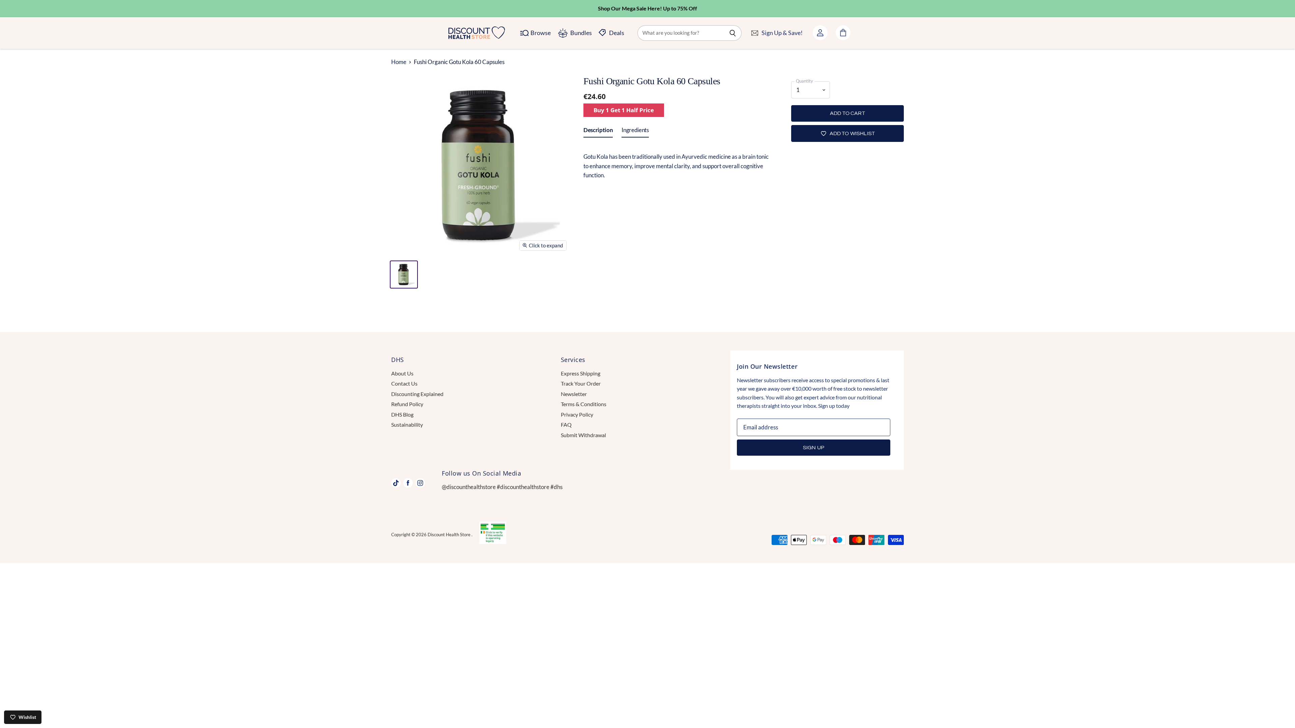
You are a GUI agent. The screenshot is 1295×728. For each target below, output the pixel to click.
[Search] (733, 33)
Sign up (813, 447)
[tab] (598, 131)
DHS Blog (402, 414)
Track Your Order (581, 383)
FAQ (566, 424)
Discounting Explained (417, 394)
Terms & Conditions (583, 404)
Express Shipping (580, 373)
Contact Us (404, 383)
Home (398, 62)
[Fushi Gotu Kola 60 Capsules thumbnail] (404, 274)
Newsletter (574, 394)
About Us (402, 373)
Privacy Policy (577, 414)
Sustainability (407, 424)
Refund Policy (407, 404)
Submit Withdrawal (583, 435)
